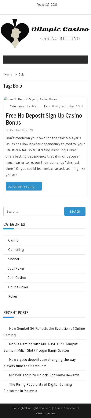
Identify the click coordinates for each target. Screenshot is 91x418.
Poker (12, 296)
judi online (68, 106)
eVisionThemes (45, 413)
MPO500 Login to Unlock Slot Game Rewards (44, 375)
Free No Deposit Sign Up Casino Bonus (44, 119)
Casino (13, 240)
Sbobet (13, 259)
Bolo (55, 106)
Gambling (32, 106)
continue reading (21, 186)
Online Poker (18, 287)
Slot (80, 106)
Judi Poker (16, 268)
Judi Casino (17, 277)
